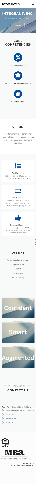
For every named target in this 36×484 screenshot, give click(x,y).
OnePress (26, 477)
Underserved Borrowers (18, 65)
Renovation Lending (18, 102)
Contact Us (17, 25)
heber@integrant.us (11, 418)
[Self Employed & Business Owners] (18, 75)
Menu (32, 4)
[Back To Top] (18, 472)
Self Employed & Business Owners (18, 83)
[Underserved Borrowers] (18, 57)
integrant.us (11, 4)
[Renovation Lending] (18, 94)
